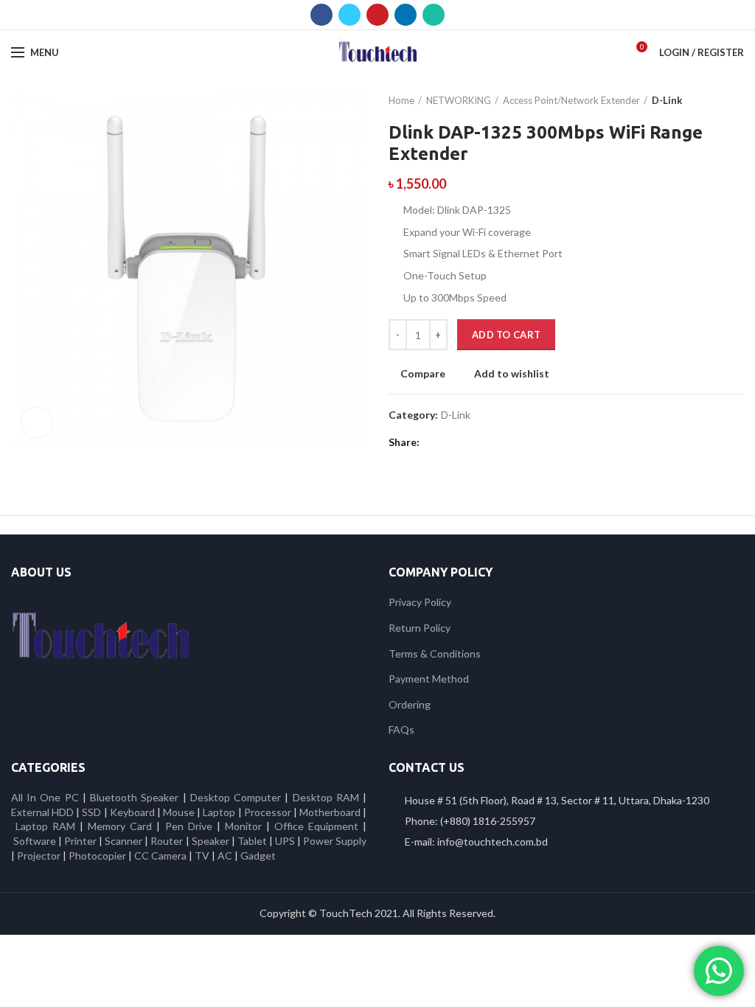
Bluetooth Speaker (134, 797)
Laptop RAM (45, 826)
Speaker (210, 840)
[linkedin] (405, 15)
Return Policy (419, 627)
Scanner (123, 840)
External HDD (42, 812)
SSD (91, 812)
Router (166, 840)
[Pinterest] (377, 15)
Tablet (252, 840)
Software (35, 840)
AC (225, 855)
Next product (736, 100)
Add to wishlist (511, 374)
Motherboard (330, 812)
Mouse (179, 812)
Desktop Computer (235, 797)
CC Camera (160, 855)
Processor (267, 812)
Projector (38, 855)
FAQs (401, 729)
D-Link (667, 100)
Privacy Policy (420, 602)
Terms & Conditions (435, 653)
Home (401, 100)
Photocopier (97, 855)
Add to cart (506, 335)
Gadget (258, 855)
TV (202, 855)
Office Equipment (316, 826)
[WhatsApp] (433, 15)
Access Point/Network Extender (571, 100)
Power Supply (334, 840)
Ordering (410, 704)
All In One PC (45, 797)
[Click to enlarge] (37, 422)
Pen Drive (188, 826)
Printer (80, 840)
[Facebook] (321, 15)
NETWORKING (458, 100)
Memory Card (120, 826)
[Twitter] (349, 15)
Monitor (243, 826)
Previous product (707, 100)
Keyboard (133, 812)
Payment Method (429, 678)
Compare (422, 374)
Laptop (219, 812)
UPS (285, 840)
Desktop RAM (326, 797)
